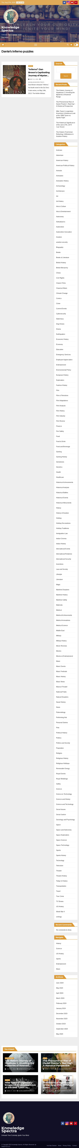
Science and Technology (64, 804)
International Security (63, 559)
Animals (59, 170)
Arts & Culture (61, 206)
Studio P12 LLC (5, 1146)
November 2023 (61, 1018)
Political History (61, 733)
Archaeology (60, 186)
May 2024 (59, 988)
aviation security (62, 242)
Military (58, 635)
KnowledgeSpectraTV (26, 1069)
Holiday (59, 518)
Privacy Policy (67, 1145)
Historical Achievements (64, 482)
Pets (57, 727)
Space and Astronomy (64, 830)
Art (57, 196)
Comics (58, 298)
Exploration (60, 380)
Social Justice (61, 814)
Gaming (59, 452)
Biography (59, 247)
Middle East (60, 630)
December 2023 (61, 1013)
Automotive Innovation (64, 232)
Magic (58, 584)
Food (58, 436)
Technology (60, 860)
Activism (59, 150)
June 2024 (60, 983)
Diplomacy (60, 319)
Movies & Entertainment (64, 656)
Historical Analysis (62, 487)
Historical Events (62, 498)
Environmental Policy (63, 370)
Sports (58, 850)
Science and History (63, 799)
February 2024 (61, 1003)
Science (59, 789)
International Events (63, 549)
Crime (58, 303)
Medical (59, 610)
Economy (59, 344)
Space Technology (62, 845)
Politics (58, 738)
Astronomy (60, 216)
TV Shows (59, 901)
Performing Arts (61, 717)
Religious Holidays (63, 763)
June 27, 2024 (11, 1069)
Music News (60, 681)
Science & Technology (64, 794)
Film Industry (60, 416)
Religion (59, 753)
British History (61, 262)
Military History (61, 641)
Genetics (59, 467)
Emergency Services (63, 354)
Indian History (61, 543)
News (58, 707)
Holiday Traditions (62, 528)
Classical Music (61, 288)
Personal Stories (62, 722)
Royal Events (61, 773)
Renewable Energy (63, 768)
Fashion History (61, 385)
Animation (59, 176)
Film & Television (62, 395)
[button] (67, 45)
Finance (59, 426)
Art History (59, 201)
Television (59, 865)
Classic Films (61, 283)
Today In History (61, 881)
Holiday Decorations (63, 523)
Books (30, 66)
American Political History (65, 165)
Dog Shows (60, 324)
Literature (59, 579)
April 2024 (59, 993)
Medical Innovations (63, 620)
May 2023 (59, 1034)
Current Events (61, 308)
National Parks (61, 692)
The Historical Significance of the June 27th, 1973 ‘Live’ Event (65, 125)
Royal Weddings (62, 779)
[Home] (2, 44)
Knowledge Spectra (10, 28)
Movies (58, 651)
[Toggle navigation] (35, 44)
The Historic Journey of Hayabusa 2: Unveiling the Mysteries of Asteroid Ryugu (19, 1064)
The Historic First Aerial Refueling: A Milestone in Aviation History (65, 134)
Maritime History (62, 595)
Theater (59, 871)
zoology (59, 917)
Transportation (61, 886)
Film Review (60, 421)
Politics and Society (63, 743)
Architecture (60, 191)
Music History (61, 676)
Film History (60, 411)
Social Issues (61, 809)
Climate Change (62, 293)
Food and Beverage (63, 446)
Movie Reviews (61, 646)
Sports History (61, 855)
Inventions (59, 564)
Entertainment (61, 365)
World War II (60, 911)
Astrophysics (60, 222)
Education (59, 349)
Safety (58, 784)
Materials (59, 605)
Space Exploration (62, 835)
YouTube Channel (51, 1145)
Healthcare (60, 477)
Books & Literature (62, 257)
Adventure (59, 155)
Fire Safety (60, 431)
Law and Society (62, 569)
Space (58, 825)
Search (59, 64)
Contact (74, 1145)
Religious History (62, 758)
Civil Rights (60, 278)
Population (60, 748)
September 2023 (62, 1029)
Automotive (60, 227)
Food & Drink (60, 441)
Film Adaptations (62, 400)
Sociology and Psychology (65, 819)
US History (60, 906)
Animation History (62, 181)
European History (62, 375)
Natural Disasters (62, 697)
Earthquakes (60, 334)
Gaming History (61, 457)
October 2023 (61, 1024)
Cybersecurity (61, 314)
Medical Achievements (64, 615)
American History (62, 160)
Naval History (61, 702)
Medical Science (62, 625)
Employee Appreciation (64, 360)
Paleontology (60, 712)
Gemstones (60, 462)
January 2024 (61, 1008)
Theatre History (61, 876)
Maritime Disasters (62, 589)
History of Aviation (62, 513)
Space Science (61, 840)
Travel (58, 891)
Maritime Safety (61, 600)
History (58, 508)
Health (58, 472)
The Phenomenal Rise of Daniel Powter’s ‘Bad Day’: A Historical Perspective (65, 104)
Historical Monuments (63, 503)
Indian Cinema (61, 538)
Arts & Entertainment (63, 211)
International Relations (64, 554)
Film (57, 390)
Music (58, 661)
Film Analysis (61, 406)
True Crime (60, 896)
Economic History (62, 339)
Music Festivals (61, 671)
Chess (58, 273)
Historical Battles (62, 492)
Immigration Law (62, 533)
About (59, 1145)
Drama (58, 329)
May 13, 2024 (34, 79)
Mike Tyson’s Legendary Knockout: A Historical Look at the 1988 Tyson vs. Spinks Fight (20, 1086)
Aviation (59, 237)
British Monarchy (62, 268)
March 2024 (60, 998)
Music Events (61, 666)
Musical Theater (61, 687)
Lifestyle (59, 574)
